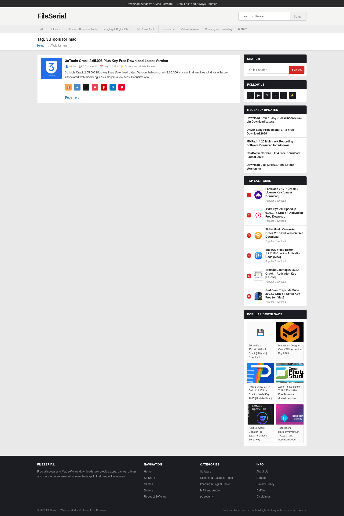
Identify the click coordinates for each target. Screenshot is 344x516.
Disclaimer (263, 496)
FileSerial (51, 16)
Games (148, 484)
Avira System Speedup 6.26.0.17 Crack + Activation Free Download (284, 212)
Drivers (148, 490)
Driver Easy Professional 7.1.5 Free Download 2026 (270, 131)
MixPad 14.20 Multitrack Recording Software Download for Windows (270, 143)
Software (55, 29)
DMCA (260, 490)
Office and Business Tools (81, 29)
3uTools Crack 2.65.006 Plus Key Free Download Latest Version (116, 60)
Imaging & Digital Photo (117, 29)
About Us (262, 471)
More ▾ (242, 29)
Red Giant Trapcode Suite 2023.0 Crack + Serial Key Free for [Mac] (282, 293)
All (42, 29)
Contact (261, 478)
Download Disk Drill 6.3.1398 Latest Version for (270, 166)
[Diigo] (77, 87)
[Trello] (113, 87)
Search (298, 16)
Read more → (74, 97)
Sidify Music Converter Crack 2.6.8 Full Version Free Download (284, 233)
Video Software (190, 29)
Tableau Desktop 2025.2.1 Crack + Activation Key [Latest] (282, 273)
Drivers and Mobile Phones (140, 66)
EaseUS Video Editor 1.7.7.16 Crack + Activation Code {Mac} (283, 253)
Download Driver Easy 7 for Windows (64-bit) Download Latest (274, 120)
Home (40, 45)
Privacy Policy (265, 484)
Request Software (155, 496)
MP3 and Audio (146, 29)
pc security (168, 29)
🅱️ (68, 87)
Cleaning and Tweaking (218, 29)
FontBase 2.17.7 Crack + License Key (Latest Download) (281, 192)
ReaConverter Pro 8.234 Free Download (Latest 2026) (273, 155)
